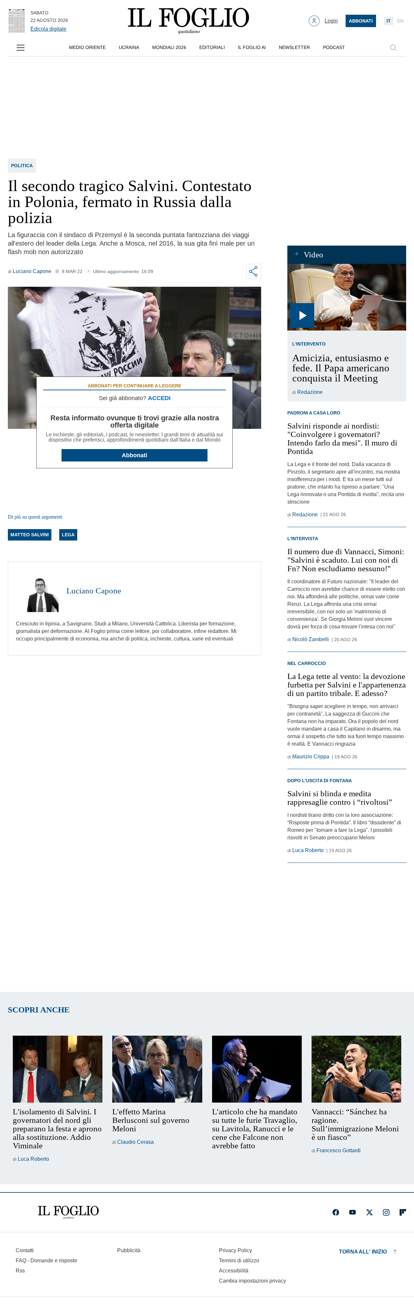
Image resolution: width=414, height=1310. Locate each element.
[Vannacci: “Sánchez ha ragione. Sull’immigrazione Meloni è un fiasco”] (356, 1069)
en (400, 21)
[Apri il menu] (21, 48)
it (389, 21)
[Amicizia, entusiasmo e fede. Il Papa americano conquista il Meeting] (346, 297)
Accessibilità (233, 1270)
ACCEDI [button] (159, 398)
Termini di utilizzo (239, 1260)
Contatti (25, 1250)
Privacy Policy (235, 1250)
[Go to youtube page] (352, 1212)
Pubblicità (128, 1250)
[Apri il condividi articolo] (253, 271)
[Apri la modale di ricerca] (393, 48)
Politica (22, 165)
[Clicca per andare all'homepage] (68, 1212)
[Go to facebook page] (336, 1212)
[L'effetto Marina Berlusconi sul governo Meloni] (157, 1069)
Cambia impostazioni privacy (252, 1281)
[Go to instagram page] (386, 1212)
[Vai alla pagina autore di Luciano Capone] (37, 591)
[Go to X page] (369, 1212)
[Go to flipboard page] (403, 1212)
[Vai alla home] (188, 21)
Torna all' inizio (363, 1251)
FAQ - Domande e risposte (46, 1260)
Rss (20, 1270)
